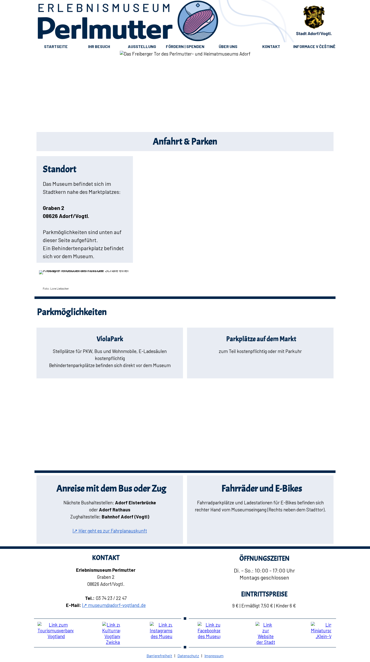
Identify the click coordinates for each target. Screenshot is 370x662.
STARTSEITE (56, 46)
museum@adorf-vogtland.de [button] (114, 605)
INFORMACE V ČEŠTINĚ (314, 46)
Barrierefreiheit (159, 655)
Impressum (214, 655)
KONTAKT (271, 46)
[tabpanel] (185, 142)
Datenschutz (188, 655)
